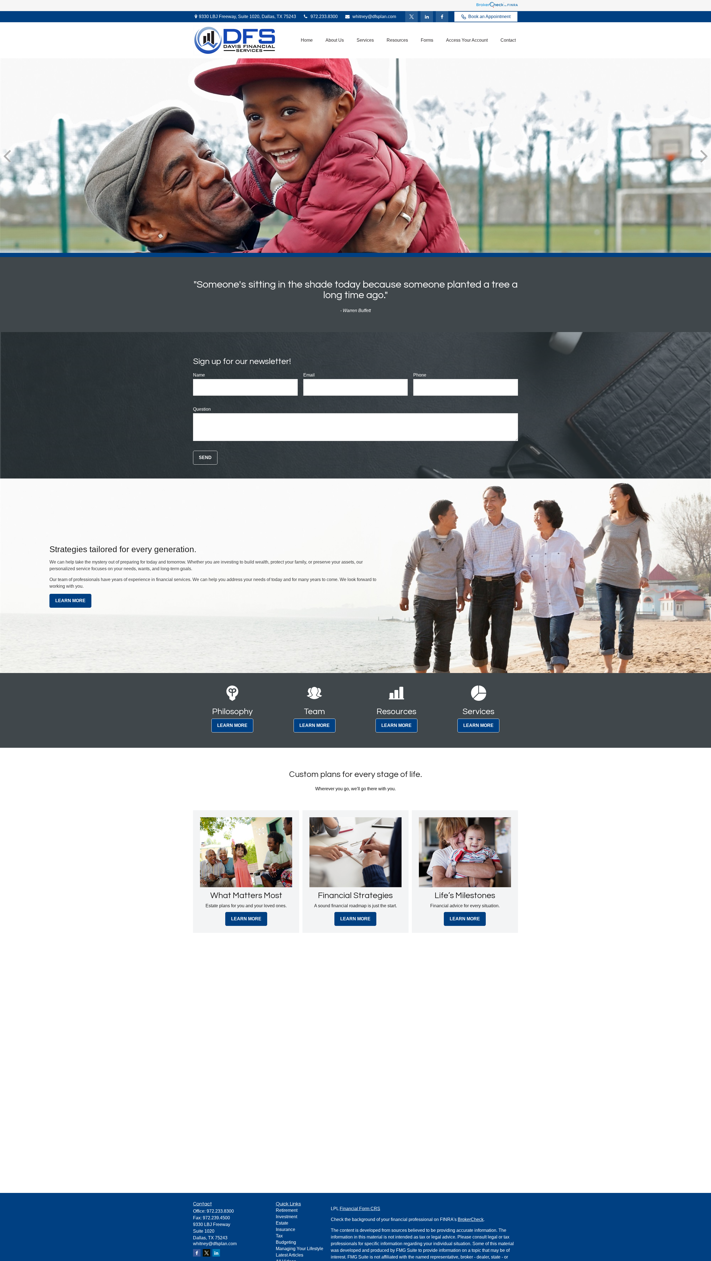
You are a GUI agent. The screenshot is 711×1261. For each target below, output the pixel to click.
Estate (282, 1223)
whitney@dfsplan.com (374, 16)
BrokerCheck (471, 1219)
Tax (279, 1235)
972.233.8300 (324, 16)
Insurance (285, 1229)
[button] (307, 40)
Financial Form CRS (360, 1208)
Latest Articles (289, 1255)
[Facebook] (442, 16)
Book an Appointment (489, 16)
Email (309, 375)
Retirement (286, 1210)
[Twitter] (411, 16)
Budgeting (286, 1242)
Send (205, 457)
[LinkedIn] (426, 16)
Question (202, 409)
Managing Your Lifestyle (299, 1248)
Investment (286, 1216)
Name (199, 375)
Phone (419, 375)
